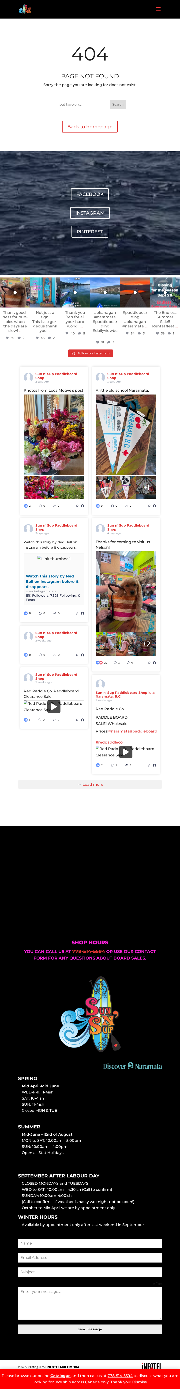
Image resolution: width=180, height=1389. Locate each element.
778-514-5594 (120, 1376)
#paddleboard (143, 731)
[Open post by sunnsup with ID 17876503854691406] (15, 292)
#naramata (119, 731)
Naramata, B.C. (108, 696)
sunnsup (14, 281)
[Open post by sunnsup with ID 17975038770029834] (75, 292)
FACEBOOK (90, 194)
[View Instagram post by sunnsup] (27, 305)
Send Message (90, 1329)
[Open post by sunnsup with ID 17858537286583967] (105, 292)
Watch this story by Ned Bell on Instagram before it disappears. (52, 581)
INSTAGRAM (90, 213)
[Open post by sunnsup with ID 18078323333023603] (135, 292)
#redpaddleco (109, 742)
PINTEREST (90, 232)
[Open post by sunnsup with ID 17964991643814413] (165, 292)
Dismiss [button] (139, 1382)
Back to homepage (89, 126)
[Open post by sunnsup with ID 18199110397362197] (45, 292)
